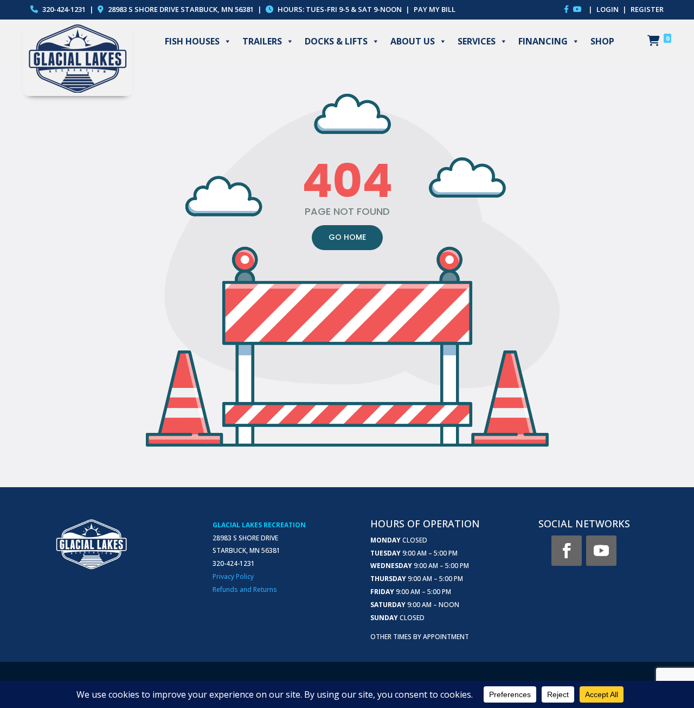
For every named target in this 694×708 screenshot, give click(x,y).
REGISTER (647, 9)
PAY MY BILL (434, 9)
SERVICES (477, 41)
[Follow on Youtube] (601, 550)
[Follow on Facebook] (566, 550)
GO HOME (347, 237)
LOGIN (608, 9)
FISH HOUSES (192, 41)
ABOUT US (412, 41)
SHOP (602, 41)
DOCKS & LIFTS (336, 41)
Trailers (262, 41)
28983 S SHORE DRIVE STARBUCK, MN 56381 (180, 9)
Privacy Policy (233, 576)
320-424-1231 (63, 9)
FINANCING (543, 41)
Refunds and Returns (245, 589)
